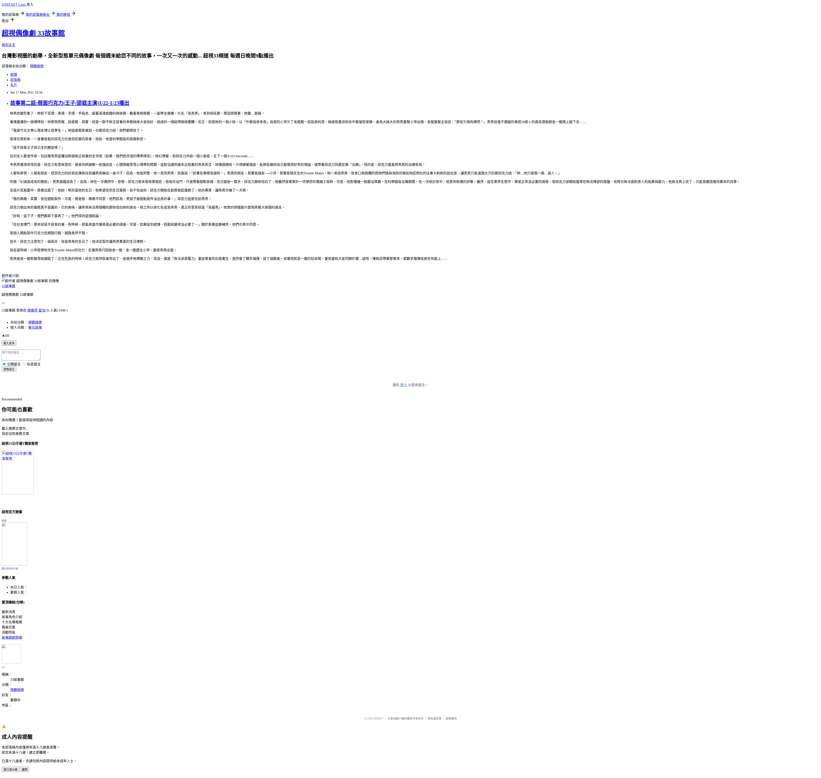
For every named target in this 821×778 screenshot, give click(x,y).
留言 (41, 310)
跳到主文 (8, 45)
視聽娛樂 (37, 66)
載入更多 (9, 343)
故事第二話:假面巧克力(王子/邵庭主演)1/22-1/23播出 (69, 103)
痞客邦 (32, 310)
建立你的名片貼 (10, 568)
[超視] (14, 564)
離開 (24, 769)
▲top (5, 335)
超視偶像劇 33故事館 (33, 33)
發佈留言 (9, 369)
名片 (13, 85)
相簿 (13, 74)
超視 (4, 520)
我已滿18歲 (10, 769)
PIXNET (378, 718)
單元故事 (35, 327)
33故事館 (8, 286)
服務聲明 (451, 718)
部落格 (15, 80)
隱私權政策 (435, 718)
